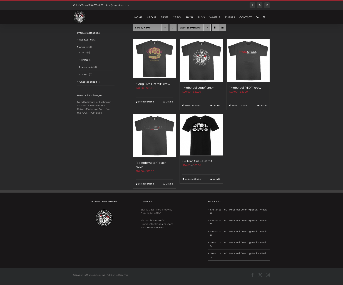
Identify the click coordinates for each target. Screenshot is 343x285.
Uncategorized (88, 81)
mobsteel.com (155, 227)
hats (84, 52)
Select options (146, 101)
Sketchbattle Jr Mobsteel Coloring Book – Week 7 (238, 222)
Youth (84, 74)
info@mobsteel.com (117, 5)
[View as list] (222, 27)
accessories (86, 39)
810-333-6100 (157, 220)
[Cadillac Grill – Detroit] (201, 134)
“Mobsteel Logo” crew (197, 87)
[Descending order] (173, 27)
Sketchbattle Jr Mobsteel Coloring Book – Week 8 (238, 211)
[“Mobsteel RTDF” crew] (248, 60)
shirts (84, 59)
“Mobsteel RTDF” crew (245, 87)
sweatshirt (87, 67)
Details (169, 101)
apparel (84, 46)
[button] (264, 17)
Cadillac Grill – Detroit (197, 161)
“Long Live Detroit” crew (153, 84)
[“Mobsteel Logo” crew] (201, 60)
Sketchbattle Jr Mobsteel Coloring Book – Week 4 (238, 255)
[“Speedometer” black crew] (154, 135)
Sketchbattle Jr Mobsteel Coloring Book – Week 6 (238, 233)
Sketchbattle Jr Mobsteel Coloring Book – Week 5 (238, 244)
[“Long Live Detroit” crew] (154, 58)
